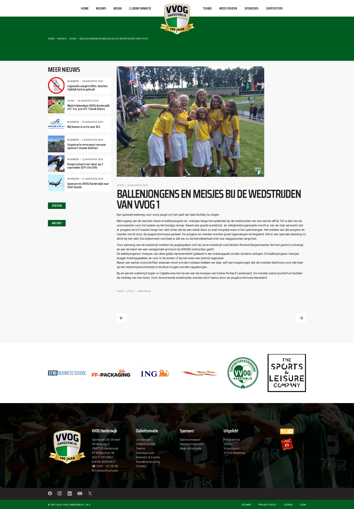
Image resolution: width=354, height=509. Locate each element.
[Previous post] (121, 318)
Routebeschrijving (148, 461)
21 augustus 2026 (92, 179)
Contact (141, 466)
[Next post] (301, 318)
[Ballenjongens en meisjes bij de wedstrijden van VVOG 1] (190, 121)
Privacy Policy (267, 504)
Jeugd (73, 38)
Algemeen (73, 81)
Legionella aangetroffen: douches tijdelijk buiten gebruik (87, 87)
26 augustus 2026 (88, 100)
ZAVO (228, 444)
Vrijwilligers (232, 448)
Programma (232, 439)
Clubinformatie (146, 444)
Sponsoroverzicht (192, 444)
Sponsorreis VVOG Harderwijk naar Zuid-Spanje (88, 185)
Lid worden (143, 439)
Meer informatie (190, 448)
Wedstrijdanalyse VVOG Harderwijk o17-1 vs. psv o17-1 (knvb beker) (88, 107)
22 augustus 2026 (92, 159)
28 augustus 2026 (92, 81)
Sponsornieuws (190, 439)
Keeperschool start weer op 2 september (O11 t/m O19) (85, 166)
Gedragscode (145, 453)
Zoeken (288, 504)
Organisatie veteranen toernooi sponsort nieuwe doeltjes (86, 146)
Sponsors (73, 179)
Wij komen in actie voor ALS (83, 126)
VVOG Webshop (234, 453)
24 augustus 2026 (92, 140)
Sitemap (246, 504)
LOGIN (303, 504)
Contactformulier (106, 470)
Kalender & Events (148, 457)
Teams (140, 448)
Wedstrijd (144, 291)
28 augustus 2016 (137, 185)
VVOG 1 (131, 291)
